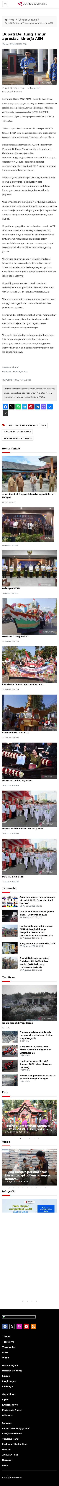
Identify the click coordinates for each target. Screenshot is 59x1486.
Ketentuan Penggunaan (16, 1428)
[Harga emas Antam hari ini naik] (10, 947)
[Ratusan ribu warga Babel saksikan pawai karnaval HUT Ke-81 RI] (29, 712)
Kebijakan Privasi (12, 1433)
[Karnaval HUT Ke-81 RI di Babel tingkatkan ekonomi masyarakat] (29, 616)
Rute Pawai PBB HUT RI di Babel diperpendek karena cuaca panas (22, 827)
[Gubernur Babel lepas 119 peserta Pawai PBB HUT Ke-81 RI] (29, 856)
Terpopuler (9, 888)
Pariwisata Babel (11, 1410)
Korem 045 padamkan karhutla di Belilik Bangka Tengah (38, 1077)
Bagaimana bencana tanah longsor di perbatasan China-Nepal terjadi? (36, 1035)
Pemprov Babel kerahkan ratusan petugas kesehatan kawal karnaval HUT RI (28, 683)
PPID (5, 1465)
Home (11, 19)
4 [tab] (34, 1138)
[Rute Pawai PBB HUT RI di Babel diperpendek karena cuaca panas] (29, 808)
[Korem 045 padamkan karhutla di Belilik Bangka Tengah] (10, 1080)
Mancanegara (10, 1365)
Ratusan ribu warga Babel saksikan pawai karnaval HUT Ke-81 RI (27, 731)
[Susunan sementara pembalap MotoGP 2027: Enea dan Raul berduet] (10, 901)
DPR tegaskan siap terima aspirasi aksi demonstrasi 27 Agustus (26, 779)
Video (6, 1141)
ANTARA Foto (10, 1454)
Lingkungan (9, 1381)
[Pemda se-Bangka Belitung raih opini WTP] (28, 524)
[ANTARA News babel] (32, 4)
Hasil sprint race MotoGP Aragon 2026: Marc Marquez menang (36, 1064)
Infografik (8, 1191)
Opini (5, 1399)
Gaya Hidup (8, 1394)
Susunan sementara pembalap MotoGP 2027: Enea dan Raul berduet (37, 900)
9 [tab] (45, 1187)
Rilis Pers (7, 1415)
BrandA (6, 1449)
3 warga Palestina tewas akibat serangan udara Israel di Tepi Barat (27, 1021)
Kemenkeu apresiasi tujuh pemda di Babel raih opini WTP (28, 587)
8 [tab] (40, 1187)
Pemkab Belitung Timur (18, 438)
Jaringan (7, 1423)
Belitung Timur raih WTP (23, 425)
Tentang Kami (10, 1439)
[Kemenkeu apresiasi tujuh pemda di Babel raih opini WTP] (29, 568)
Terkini (6, 1336)
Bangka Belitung (28, 19)
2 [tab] (24, 1138)
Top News (8, 977)
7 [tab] (36, 1187)
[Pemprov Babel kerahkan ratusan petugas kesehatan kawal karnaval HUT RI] (29, 664)
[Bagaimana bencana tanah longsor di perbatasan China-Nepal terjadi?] (10, 1036)
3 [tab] (29, 1138)
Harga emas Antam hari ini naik (38, 943)
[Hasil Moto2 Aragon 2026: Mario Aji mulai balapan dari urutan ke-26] (10, 1051)
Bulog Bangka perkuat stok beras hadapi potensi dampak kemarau (28, 1175)
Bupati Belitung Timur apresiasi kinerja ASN (29, 23)
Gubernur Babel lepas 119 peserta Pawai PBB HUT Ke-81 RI (26, 875)
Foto (5, 1092)
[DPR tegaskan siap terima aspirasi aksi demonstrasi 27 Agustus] (29, 760)
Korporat (7, 1460)
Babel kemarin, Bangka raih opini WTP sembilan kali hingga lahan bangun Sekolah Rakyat (28, 494)
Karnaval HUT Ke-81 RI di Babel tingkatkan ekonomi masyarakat (28, 635)
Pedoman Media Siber (15, 1444)
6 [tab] (31, 1187)
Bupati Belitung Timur (17, 432)
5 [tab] (38, 1138)
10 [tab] (49, 1187)
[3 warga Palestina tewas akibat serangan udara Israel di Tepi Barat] (29, 1003)
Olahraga (7, 1386)
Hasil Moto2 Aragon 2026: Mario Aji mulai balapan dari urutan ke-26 (35, 1049)
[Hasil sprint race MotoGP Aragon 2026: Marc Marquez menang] (10, 1065)
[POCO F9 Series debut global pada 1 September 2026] (10, 915)
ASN (44, 425)
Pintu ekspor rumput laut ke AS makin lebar (29, 1290)
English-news (10, 1404)
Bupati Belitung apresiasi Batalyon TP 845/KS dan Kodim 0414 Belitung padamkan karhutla (34, 963)
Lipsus (6, 1376)
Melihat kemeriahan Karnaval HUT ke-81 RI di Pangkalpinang (28, 1127)
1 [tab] (20, 1138)
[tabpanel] (29, 1118)
